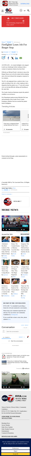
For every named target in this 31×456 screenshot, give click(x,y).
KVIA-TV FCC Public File (9, 411)
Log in (22, 325)
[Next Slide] (28, 120)
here (9, 319)
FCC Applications (21, 411)
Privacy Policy (15, 407)
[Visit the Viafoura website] (25, 368)
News (14, 188)
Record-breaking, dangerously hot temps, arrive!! (15, 23)
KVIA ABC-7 (6, 52)
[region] (15, 347)
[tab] (6, 337)
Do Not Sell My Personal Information (11, 413)
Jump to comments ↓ (7, 194)
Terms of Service (6, 407)
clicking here (14, 314)
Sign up (26, 325)
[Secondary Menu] (4, 10)
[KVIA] (11, 10)
